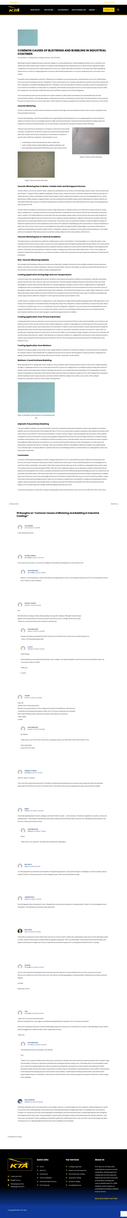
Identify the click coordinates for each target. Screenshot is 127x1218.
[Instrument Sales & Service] (46, 1181)
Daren (27, 809)
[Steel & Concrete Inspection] (76, 1170)
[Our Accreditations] (44, 1177)
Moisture (47, 57)
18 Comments (22, 57)
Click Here (102, 490)
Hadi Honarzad (30, 1100)
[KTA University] (43, 1185)
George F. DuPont (30, 603)
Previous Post (13, 504)
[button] (40, 9)
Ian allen (27, 965)
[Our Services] (42, 1174)
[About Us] (41, 1170)
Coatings (41, 57)
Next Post (115, 504)
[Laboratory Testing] (73, 1177)
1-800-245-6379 (109, 2)
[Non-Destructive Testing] (75, 1174)
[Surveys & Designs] (73, 1181)
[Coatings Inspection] (73, 1166)
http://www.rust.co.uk (46, 975)
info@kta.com (14, 2)
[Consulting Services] (73, 1185)
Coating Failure (32, 57)
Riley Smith (28, 864)
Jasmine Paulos (29, 897)
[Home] (40, 1166)
